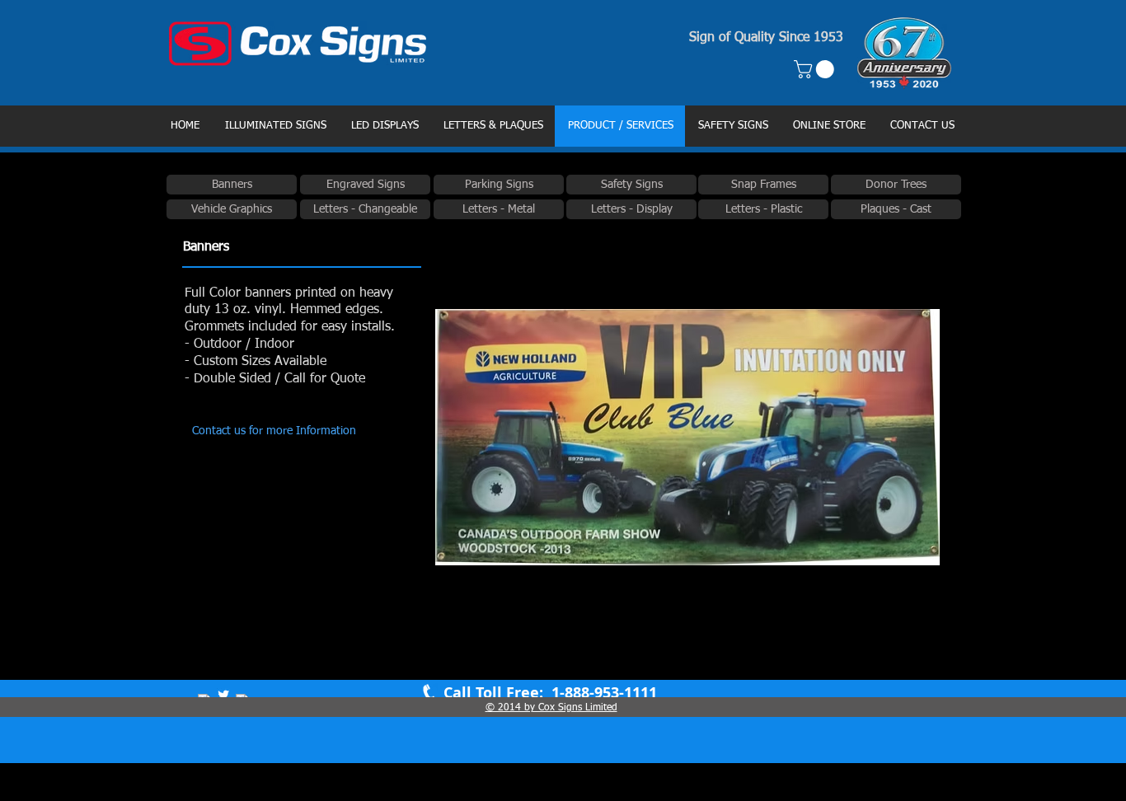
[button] (816, 69)
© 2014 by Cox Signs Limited (551, 708)
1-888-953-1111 (602, 692)
